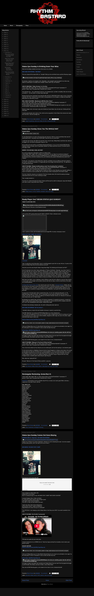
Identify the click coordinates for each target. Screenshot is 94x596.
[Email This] (52, 119)
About (11, 25)
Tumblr (78, 67)
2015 (5, 101)
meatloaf (38, 191)
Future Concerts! (80, 32)
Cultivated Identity (59, 284)
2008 (5, 115)
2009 (5, 113)
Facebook (79, 64)
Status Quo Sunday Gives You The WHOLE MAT (40, 129)
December (7, 52)
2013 (5, 105)
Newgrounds (79, 69)
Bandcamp (79, 57)
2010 (5, 111)
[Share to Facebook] (56, 119)
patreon (42, 575)
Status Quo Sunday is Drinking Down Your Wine (40, 66)
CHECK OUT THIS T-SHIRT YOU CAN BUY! (31, 234)
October (7, 79)
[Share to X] (55, 119)
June (6, 87)
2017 (5, 50)
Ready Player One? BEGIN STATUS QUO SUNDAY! (41, 199)
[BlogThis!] (54, 119)
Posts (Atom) (50, 584)
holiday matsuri (29, 191)
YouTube (79, 62)
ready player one (45, 366)
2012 (5, 107)
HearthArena (24, 380)
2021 (5, 42)
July (6, 85)
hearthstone (30, 427)
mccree (34, 191)
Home (5, 25)
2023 (5, 38)
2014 (5, 103)
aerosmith (28, 575)
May (6, 89)
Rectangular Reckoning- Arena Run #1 (36, 374)
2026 (5, 32)
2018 (5, 48)
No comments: (44, 119)
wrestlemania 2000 (51, 121)
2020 (5, 44)
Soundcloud (79, 59)
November (7, 77)
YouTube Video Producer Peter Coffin (30, 284)
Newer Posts (25, 580)
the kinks (45, 121)
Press (27, 25)
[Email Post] (50, 119)
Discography (19, 25)
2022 (5, 40)
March (6, 93)
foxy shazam (28, 366)
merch (38, 575)
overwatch (43, 191)
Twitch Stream (80, 71)
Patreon (78, 55)
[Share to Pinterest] (58, 119)
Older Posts (69, 580)
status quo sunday (38, 121)
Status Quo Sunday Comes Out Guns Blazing (39, 435)
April (6, 91)
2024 (5, 36)
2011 (5, 109)
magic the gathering (30, 121)
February (7, 95)
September (8, 80)
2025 (5, 34)
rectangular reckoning (38, 427)
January (7, 97)
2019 (5, 46)
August (7, 83)
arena (27, 427)
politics (40, 366)
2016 (5, 99)
